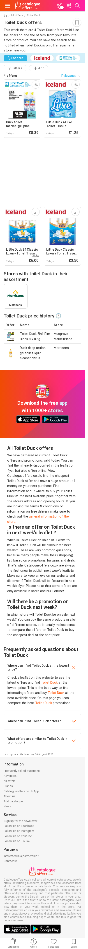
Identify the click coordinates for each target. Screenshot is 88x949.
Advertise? (10, 775)
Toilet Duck (49, 682)
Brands (8, 786)
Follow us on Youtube (18, 836)
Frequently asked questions (22, 770)
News (7, 806)
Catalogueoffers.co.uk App (21, 791)
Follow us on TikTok (17, 841)
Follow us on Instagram (19, 831)
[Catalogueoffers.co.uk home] (27, 5)
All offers (17, 15)
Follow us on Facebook (19, 826)
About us (9, 796)
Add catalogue (13, 801)
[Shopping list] (68, 5)
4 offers (10, 76)
